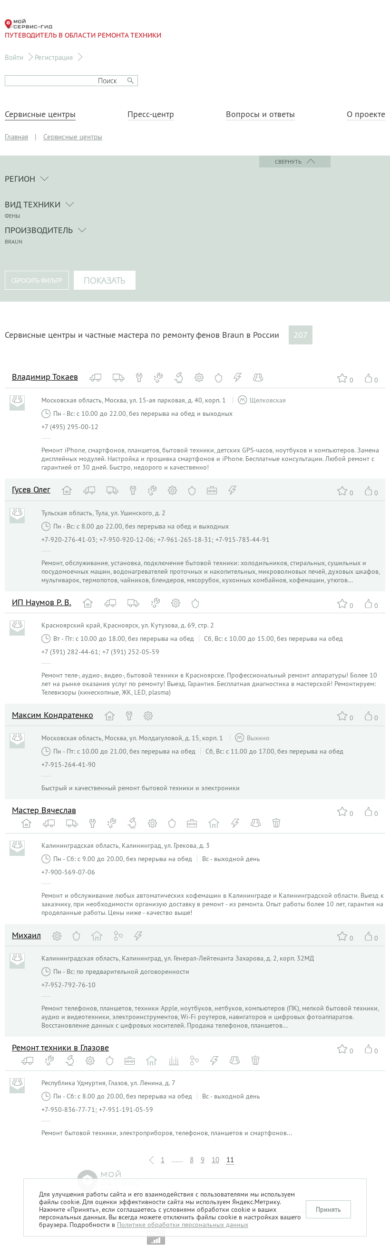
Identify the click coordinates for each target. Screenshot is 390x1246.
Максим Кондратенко (52, 714)
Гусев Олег (31, 489)
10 (215, 1159)
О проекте (366, 114)
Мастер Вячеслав (44, 810)
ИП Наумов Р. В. (41, 602)
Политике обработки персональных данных (182, 1224)
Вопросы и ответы (260, 114)
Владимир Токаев (45, 376)
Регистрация (54, 57)
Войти (14, 57)
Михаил (26, 935)
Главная (16, 136)
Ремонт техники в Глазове (60, 1047)
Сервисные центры (40, 114)
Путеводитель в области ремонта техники (83, 35)
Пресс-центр (150, 114)
